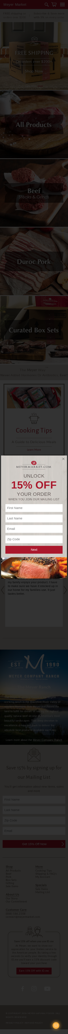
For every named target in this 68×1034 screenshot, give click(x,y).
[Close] (63, 459)
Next (34, 549)
